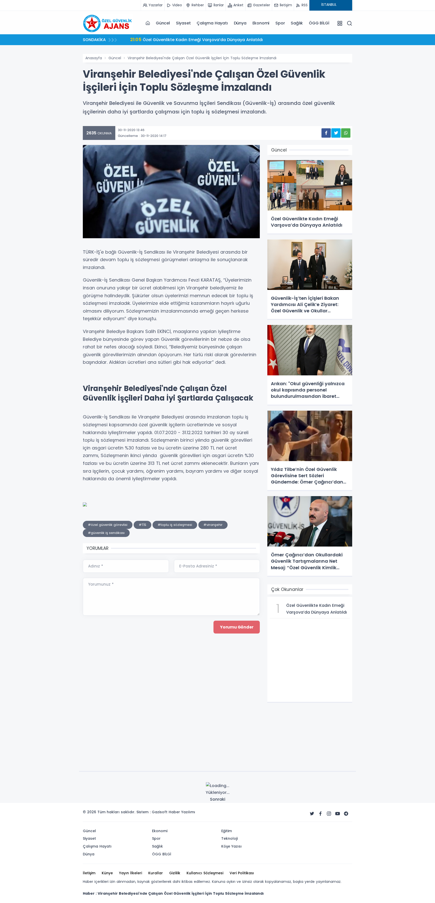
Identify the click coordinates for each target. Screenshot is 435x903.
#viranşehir (213, 524)
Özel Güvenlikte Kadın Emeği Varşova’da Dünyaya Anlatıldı (196, 39)
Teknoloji (229, 838)
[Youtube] (337, 813)
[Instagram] (329, 813)
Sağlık (297, 23)
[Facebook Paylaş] (326, 133)
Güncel (163, 23)
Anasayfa (93, 58)
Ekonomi (261, 23)
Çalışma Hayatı (212, 23)
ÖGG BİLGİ (319, 23)
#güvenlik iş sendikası (106, 532)
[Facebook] (320, 813)
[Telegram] (346, 813)
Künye (107, 873)
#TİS (142, 524)
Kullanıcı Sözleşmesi (205, 873)
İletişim (89, 873)
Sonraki (217, 799)
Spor (280, 23)
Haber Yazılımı (182, 812)
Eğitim (226, 830)
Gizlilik (174, 873)
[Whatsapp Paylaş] (345, 133)
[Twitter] (311, 813)
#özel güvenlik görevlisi (107, 524)
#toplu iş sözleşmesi (175, 524)
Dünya (240, 23)
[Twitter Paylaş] (336, 133)
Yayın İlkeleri (130, 873)
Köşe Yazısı (231, 846)
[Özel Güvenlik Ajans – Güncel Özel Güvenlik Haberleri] (108, 22)
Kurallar (155, 873)
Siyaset (183, 23)
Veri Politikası (242, 873)
